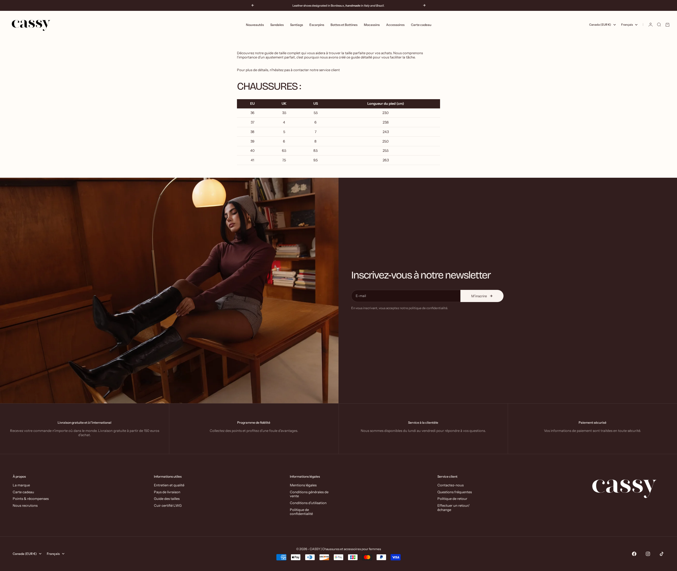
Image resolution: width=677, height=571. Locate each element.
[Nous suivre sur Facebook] (634, 553)
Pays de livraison (167, 492)
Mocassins (372, 25)
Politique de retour (452, 498)
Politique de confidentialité (301, 512)
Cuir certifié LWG (168, 505)
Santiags (296, 25)
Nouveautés (255, 25)
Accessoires (395, 25)
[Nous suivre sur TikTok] (661, 553)
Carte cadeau (421, 25)
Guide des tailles (167, 498)
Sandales (277, 25)
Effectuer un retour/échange (453, 507)
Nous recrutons (25, 505)
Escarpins (316, 25)
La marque (21, 485)
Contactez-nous (450, 485)
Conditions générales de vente (309, 494)
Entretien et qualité (169, 485)
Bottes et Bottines (344, 25)
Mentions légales (303, 485)
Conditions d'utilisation (308, 503)
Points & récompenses (31, 498)
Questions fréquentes (454, 492)
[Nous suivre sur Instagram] (648, 553)
